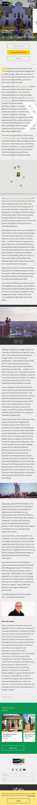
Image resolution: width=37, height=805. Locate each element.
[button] (21, 185)
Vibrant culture (9, 27)
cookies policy (31, 795)
